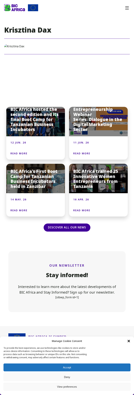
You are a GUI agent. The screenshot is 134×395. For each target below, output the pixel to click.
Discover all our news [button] (67, 227)
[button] (129, 341)
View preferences (67, 386)
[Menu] (127, 8)
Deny (67, 377)
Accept (67, 367)
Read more (18, 153)
